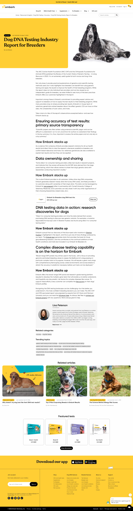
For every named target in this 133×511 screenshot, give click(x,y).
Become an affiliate (113, 486)
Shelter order (121, 509)
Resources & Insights (26, 15)
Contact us (111, 480)
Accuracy (47, 15)
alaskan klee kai (40, 354)
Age (77, 440)
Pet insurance (56, 488)
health (51, 349)
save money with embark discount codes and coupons (78, 352)
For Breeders (75, 11)
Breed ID (55, 440)
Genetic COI (85, 488)
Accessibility (111, 488)
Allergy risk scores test (72, 486)
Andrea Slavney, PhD (96, 405)
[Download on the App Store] (77, 462)
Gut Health (99, 440)
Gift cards (55, 486)
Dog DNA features (72, 475)
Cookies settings (36, 509)
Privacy (29, 509)
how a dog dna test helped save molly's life (65, 349)
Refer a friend (111, 484)
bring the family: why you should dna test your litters (49, 352)
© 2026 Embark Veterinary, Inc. (16, 509)
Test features (85, 478)
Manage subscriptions (111, 509)
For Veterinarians (57, 484)
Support (110, 475)
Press (97, 488)
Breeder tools (85, 480)
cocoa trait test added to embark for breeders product (76, 346)
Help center (112, 6)
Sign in (125, 6)
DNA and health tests (58, 478)
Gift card (94, 11)
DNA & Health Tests (49, 11)
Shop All (38, 11)
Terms (44, 509)
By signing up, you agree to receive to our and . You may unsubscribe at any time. (23, 494)
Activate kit (119, 6)
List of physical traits (72, 490)
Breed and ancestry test (73, 478)
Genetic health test (71, 482)
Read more (57, 324)
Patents (98, 482)
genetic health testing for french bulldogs (46, 343)
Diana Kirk (6, 405)
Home (17, 15)
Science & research (100, 480)
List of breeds (70, 480)
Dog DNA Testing (38, 15)
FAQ (83, 490)
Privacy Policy (11, 495)
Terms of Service (32, 493)
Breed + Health (33, 440)
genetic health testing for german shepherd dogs (48, 346)
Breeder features (86, 475)
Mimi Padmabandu (52, 405)
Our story (98, 478)
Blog (85, 11)
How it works (70, 492)
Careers (98, 490)
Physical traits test (71, 488)
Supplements (63, 11)
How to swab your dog (113, 482)
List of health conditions (73, 484)
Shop (93, 199)
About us (98, 475)
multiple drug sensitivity (42, 349)
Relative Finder (70, 493)
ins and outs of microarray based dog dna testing (71, 343)
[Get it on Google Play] (91, 462)
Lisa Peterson (9, 50)
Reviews (98, 484)
